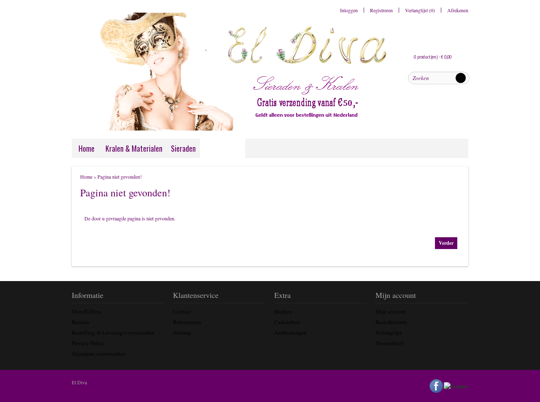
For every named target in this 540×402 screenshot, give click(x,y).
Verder (446, 243)
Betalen (80, 322)
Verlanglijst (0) (420, 10)
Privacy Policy (88, 343)
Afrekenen (457, 10)
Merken (283, 311)
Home (86, 148)
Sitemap (182, 332)
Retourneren (187, 322)
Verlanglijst (388, 332)
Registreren (381, 10)
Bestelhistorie (391, 322)
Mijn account (390, 311)
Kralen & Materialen (133, 148)
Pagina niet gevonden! (119, 176)
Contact (182, 311)
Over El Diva (86, 311)
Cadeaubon (287, 322)
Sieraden (183, 148)
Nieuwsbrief (389, 343)
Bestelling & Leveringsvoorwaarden (113, 332)
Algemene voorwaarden (99, 353)
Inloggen (349, 10)
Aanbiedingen (290, 332)
